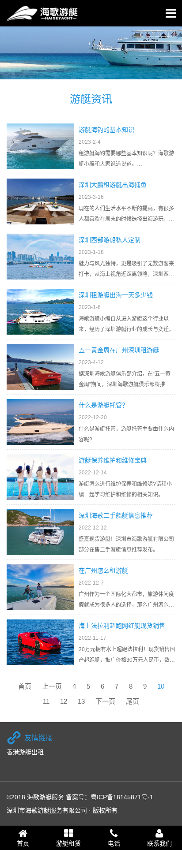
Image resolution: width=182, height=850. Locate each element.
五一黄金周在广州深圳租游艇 (119, 350)
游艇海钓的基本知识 (106, 129)
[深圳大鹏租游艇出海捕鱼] (40, 201)
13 (81, 701)
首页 (24, 686)
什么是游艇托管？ (103, 405)
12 (63, 701)
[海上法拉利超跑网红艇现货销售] (40, 642)
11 (46, 701)
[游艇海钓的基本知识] (40, 146)
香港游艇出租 (25, 752)
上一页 (52, 686)
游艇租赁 (68, 843)
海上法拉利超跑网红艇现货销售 (122, 625)
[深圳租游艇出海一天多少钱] (40, 312)
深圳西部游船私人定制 (109, 239)
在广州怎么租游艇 (103, 570)
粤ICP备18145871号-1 (122, 797)
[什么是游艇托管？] (40, 422)
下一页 (105, 701)
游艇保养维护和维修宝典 (113, 460)
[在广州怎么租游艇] (40, 587)
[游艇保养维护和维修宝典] (40, 477)
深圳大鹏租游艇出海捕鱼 (113, 184)
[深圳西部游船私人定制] (40, 257)
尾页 (132, 701)
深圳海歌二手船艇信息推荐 (116, 515)
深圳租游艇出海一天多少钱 (116, 294)
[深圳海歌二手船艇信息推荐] (40, 532)
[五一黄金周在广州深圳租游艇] (40, 367)
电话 (114, 843)
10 (160, 686)
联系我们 (159, 843)
